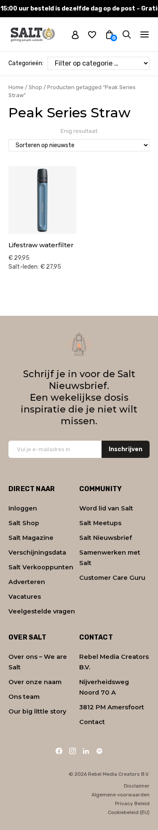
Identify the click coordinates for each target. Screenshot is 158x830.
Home (16, 87)
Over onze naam (35, 682)
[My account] (75, 34)
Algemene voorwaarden (120, 795)
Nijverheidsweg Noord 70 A (104, 687)
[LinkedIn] (86, 751)
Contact (92, 722)
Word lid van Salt (106, 508)
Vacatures (24, 596)
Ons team (24, 696)
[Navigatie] (144, 34)
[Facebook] (59, 751)
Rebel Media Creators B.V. (114, 662)
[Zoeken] (126, 34)
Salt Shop (23, 523)
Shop (35, 87)
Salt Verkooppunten (40, 567)
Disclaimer (137, 786)
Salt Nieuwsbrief (105, 538)
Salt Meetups (100, 523)
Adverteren (26, 582)
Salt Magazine (31, 538)
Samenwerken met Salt (109, 558)
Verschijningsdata (37, 552)
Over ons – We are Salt (37, 662)
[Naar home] (32, 34)
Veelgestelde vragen (41, 611)
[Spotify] (99, 751)
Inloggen (22, 508)
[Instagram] (72, 751)
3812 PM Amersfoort (111, 707)
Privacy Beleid (132, 803)
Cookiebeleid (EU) (129, 812)
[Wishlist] (92, 34)
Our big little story (37, 711)
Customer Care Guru (112, 578)
